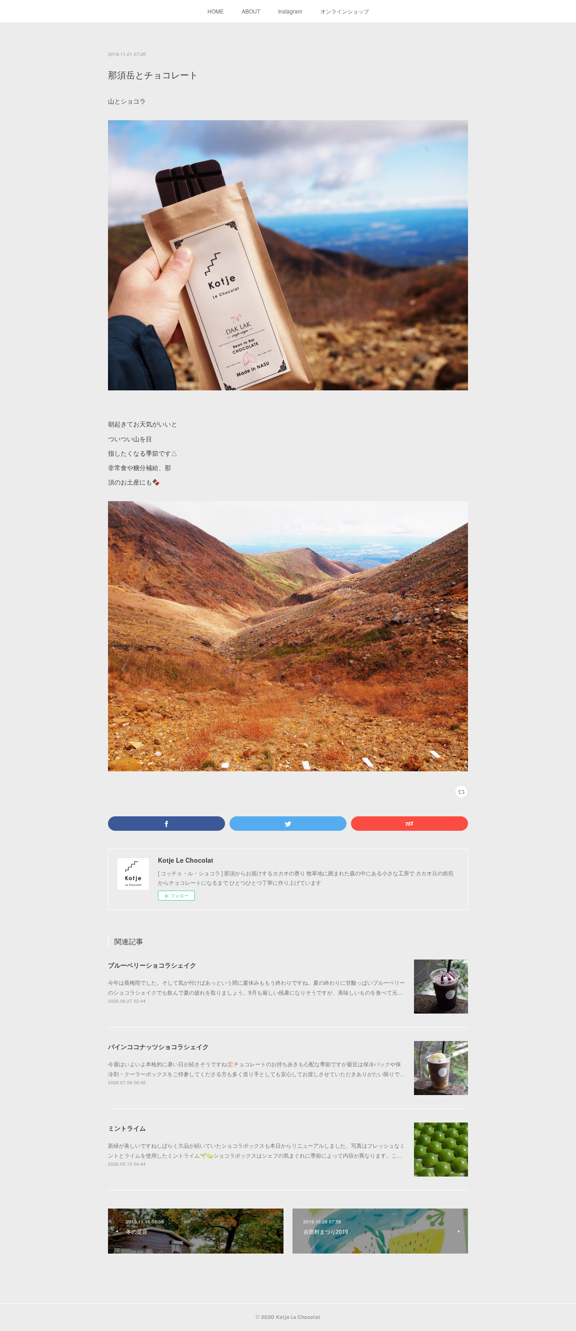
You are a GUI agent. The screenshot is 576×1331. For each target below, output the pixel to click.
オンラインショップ (344, 11)
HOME (215, 11)
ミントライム (127, 1127)
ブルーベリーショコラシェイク (152, 964)
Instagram (290, 11)
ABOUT (251, 11)
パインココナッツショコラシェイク (158, 1046)
